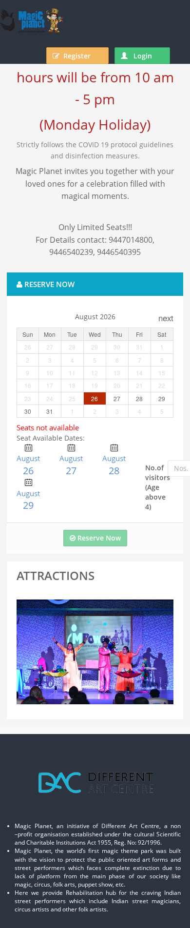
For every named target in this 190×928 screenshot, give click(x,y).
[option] (95, 651)
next (165, 318)
